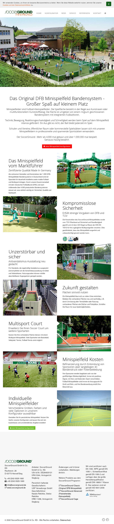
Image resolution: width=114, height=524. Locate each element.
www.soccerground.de (16, 487)
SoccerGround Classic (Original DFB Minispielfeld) (70, 486)
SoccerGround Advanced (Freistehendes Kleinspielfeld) (70, 493)
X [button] (108, 4)
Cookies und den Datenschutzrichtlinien (17, 5)
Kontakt (97, 13)
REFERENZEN (84, 13)
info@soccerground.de (16, 484)
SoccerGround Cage (69, 498)
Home (38, 13)
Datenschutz (65, 520)
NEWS (63, 13)
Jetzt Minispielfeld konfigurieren (57, 146)
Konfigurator (51, 13)
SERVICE (72, 13)
